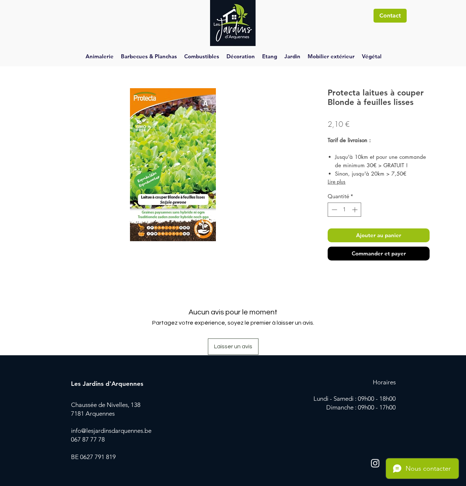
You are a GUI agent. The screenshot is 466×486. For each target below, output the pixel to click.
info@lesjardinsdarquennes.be (111, 430)
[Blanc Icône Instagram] (375, 463)
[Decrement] (334, 209)
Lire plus (336, 181)
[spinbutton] (345, 209)
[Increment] (355, 209)
